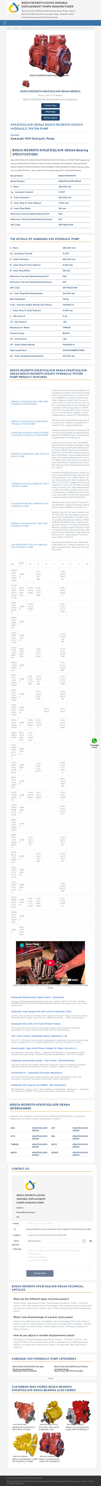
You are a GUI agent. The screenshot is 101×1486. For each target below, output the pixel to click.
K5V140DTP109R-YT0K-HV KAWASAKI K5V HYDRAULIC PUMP (29, 546)
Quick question (15, 1243)
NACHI (14, 1152)
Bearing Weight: (17, 299)
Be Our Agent (50, 118)
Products (16, 28)
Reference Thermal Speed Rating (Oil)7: (30, 214)
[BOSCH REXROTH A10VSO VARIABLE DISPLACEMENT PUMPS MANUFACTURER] (13, 7)
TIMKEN (15, 1144)
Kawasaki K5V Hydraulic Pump (33, 28)
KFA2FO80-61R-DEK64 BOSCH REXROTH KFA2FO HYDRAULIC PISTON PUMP (30, 434)
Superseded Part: (18, 350)
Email (15, 1224)
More (51, 1378)
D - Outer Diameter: (20, 197)
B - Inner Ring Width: (21, 208)
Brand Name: (17, 176)
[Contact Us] (94, 743)
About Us (11, 1478)
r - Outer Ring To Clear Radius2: (25, 310)
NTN (13, 1136)
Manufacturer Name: (20, 327)
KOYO (54, 1144)
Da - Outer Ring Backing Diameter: (27, 356)
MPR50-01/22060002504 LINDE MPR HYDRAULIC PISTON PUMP (29, 402)
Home (9, 28)
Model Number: (18, 181)
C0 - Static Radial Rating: (22, 345)
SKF (53, 1128)
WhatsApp (50, 112)
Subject (16, 1235)
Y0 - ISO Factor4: (18, 339)
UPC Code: (16, 225)
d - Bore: (15, 187)
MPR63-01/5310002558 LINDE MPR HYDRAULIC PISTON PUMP (29, 422)
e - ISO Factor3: (17, 316)
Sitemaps (39, 1478)
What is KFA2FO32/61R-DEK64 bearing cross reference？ (50, 99)
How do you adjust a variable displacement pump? (44, 1335)
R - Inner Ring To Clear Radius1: (26, 203)
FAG (53, 1136)
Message (16, 1249)
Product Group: (17, 333)
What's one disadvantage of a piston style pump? (43, 1317)
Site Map (30, 1478)
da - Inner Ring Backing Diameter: (26, 293)
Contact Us (20, 1478)
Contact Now (50, 105)
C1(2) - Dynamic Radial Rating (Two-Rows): (31, 305)
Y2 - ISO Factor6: (18, 322)
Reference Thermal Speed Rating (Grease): (32, 219)
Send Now (40, 1273)
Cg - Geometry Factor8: (22, 192)
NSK (13, 1128)
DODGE (55, 1152)
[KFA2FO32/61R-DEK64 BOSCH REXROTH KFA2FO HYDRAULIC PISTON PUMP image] (50, 55)
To (15, 1229)
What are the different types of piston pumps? (41, 1299)
